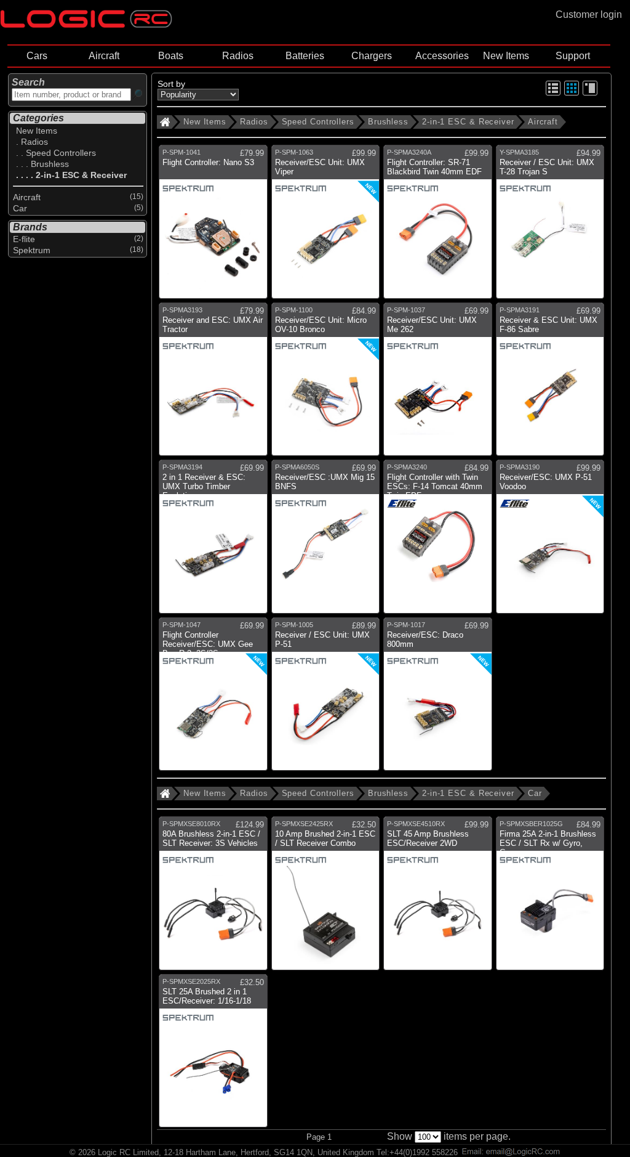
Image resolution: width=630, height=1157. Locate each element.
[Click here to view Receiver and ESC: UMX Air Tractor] (213, 384)
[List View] (553, 93)
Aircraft (104, 56)
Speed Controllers (318, 121)
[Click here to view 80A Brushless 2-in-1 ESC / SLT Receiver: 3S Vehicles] (213, 898)
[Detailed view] (590, 93)
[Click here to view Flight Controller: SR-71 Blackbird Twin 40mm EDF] (438, 226)
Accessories (442, 56)
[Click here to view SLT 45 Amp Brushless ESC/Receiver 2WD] (438, 898)
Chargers (371, 56)
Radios (237, 56)
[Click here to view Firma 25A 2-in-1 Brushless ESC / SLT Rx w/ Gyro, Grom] (550, 898)
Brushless (388, 121)
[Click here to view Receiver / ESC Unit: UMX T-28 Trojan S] (550, 226)
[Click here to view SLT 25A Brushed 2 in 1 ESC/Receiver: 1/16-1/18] (213, 1055)
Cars (36, 56)
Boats (170, 56)
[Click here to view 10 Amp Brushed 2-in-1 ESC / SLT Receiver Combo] (326, 898)
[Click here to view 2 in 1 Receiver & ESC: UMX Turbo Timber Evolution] (213, 541)
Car (535, 793)
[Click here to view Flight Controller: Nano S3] (213, 226)
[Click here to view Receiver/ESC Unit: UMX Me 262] (438, 384)
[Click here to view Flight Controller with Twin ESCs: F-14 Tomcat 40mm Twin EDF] (438, 541)
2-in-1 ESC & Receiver (468, 121)
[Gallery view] (571, 93)
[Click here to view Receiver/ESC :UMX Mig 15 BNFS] (326, 541)
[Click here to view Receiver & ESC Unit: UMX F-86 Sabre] (550, 384)
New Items (506, 56)
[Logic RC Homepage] (86, 24)
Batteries (304, 56)
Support (573, 56)
